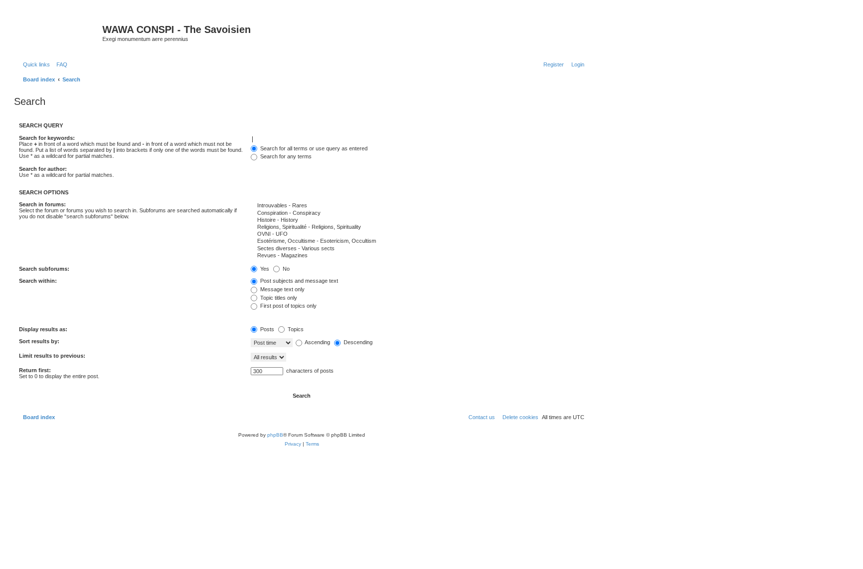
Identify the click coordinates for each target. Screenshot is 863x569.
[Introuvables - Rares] (417, 205)
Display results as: (43, 329)
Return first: (35, 370)
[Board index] (59, 32)
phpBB (275, 435)
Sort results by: (39, 341)
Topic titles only (278, 298)
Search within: (38, 281)
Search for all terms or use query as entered (313, 148)
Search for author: (43, 169)
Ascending (317, 342)
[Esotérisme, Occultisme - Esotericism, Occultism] (417, 241)
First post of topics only (288, 306)
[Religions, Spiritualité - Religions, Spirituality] (417, 227)
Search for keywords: (47, 138)
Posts (266, 329)
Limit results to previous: (52, 356)
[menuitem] (59, 64)
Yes (264, 269)
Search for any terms (285, 156)
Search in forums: (42, 204)
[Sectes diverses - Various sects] (417, 248)
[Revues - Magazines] (417, 255)
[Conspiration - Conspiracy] (417, 213)
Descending (357, 342)
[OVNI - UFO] (417, 234)
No (285, 269)
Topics (295, 329)
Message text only (282, 289)
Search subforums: (44, 269)
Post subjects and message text (298, 281)
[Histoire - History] (417, 220)
